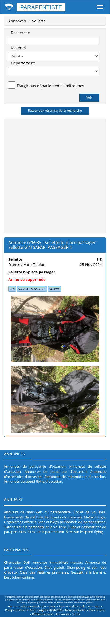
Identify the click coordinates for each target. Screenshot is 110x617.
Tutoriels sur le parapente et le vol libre (35, 527)
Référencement (42, 614)
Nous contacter (75, 610)
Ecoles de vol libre (89, 512)
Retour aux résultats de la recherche (55, 110)
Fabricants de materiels (63, 517)
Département (23, 63)
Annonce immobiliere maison (57, 562)
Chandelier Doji (17, 562)
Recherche (20, 32)
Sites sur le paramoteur (46, 531)
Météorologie (94, 517)
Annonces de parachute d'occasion (56, 471)
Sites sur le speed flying (84, 531)
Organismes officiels (20, 521)
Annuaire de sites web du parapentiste (37, 512)
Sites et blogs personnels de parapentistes (71, 521)
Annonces (17, 20)
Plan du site (97, 610)
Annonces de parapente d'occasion (35, 466)
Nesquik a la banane (87, 572)
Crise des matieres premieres (44, 572)
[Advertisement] (55, 175)
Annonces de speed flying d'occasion (33, 481)
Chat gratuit (54, 567)
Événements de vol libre (23, 517)
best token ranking (19, 577)
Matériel (18, 47)
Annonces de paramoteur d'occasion (74, 476)
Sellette (38, 20)
